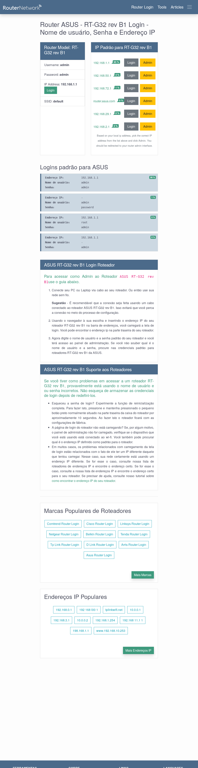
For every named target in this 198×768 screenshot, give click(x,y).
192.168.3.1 (61, 620)
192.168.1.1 (101, 62)
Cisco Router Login (99, 523)
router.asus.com (104, 101)
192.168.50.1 (102, 75)
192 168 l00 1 (88, 609)
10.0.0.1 (135, 609)
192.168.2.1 (101, 126)
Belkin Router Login (99, 534)
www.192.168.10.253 (110, 630)
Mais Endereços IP (138, 650)
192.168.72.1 (102, 88)
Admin (147, 62)
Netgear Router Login (64, 534)
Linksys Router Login (134, 523)
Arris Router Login (133, 544)
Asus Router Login (99, 555)
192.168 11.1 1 (132, 620)
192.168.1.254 (105, 620)
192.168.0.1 (64, 609)
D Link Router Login (100, 544)
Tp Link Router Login (64, 544)
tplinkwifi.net (113, 609)
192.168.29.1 (102, 114)
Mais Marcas (142, 575)
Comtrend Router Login (63, 523)
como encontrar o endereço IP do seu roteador (83, 480)
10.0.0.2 (82, 620)
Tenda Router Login (134, 534)
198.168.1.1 (81, 630)
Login (51, 90)
